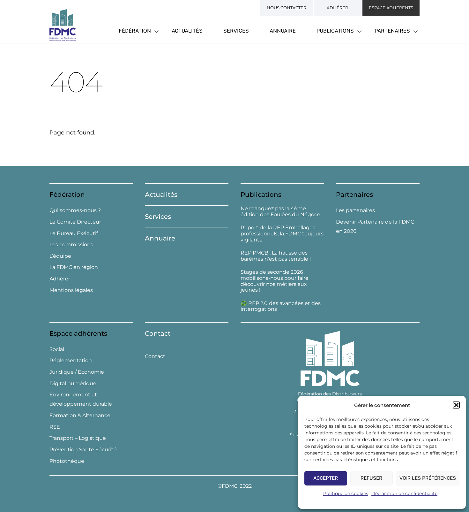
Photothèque (66, 461)
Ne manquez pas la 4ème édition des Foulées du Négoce (280, 212)
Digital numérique (72, 383)
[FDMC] (62, 38)
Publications (335, 31)
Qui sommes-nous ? (75, 210)
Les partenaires (355, 210)
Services (236, 31)
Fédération (135, 31)
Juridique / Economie (76, 372)
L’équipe (60, 256)
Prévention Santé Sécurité (83, 450)
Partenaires (392, 31)
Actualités (187, 31)
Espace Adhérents (391, 7)
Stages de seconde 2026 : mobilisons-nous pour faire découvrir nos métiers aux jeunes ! (275, 281)
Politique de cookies (345, 493)
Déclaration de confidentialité (404, 493)
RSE (54, 427)
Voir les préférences (427, 478)
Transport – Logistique (77, 438)
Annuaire (283, 31)
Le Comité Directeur (75, 222)
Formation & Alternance (79, 415)
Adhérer (337, 7)
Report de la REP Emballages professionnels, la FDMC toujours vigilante (282, 234)
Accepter (325, 478)
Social (56, 349)
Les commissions (71, 244)
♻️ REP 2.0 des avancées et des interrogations (281, 306)
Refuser (371, 478)
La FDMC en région (73, 267)
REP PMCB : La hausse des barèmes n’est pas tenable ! (276, 256)
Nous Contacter (286, 7)
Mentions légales (71, 290)
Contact (157, 333)
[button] (456, 405)
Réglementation (70, 360)
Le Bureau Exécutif (73, 233)
